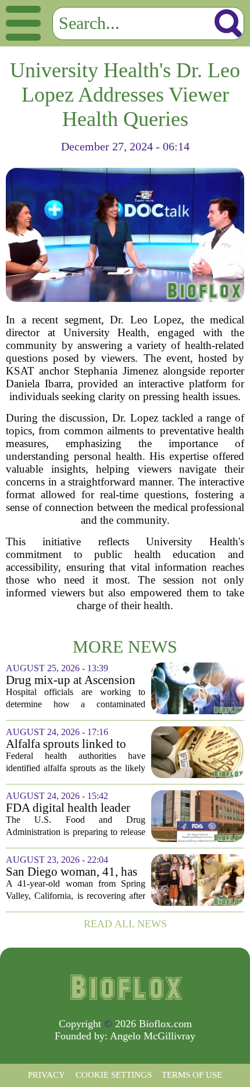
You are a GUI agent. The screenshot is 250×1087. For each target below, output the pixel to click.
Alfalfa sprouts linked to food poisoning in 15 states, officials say (74, 744)
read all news (125, 924)
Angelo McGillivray (152, 1036)
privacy (46, 1074)
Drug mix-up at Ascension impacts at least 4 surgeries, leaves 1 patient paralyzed (73, 680)
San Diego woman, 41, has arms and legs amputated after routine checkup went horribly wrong (71, 872)
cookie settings (114, 1074)
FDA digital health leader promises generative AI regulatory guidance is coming (68, 808)
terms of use (192, 1074)
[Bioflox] (125, 987)
